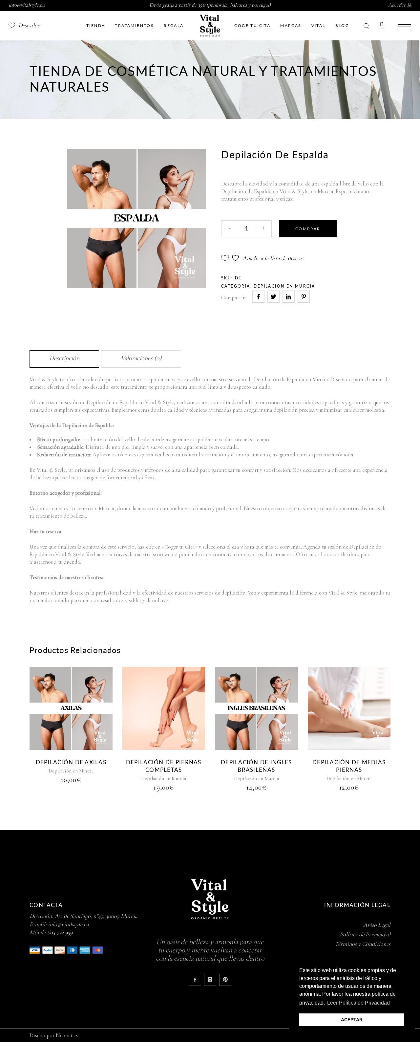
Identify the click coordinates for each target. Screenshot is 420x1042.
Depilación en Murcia (284, 286)
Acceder (397, 5)
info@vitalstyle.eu (68, 924)
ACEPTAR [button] (352, 1019)
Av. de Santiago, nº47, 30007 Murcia (95, 916)
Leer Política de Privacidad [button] (358, 1003)
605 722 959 (60, 932)
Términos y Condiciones (362, 943)
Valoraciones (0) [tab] (141, 358)
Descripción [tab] (64, 358)
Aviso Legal (376, 924)
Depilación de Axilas (71, 762)
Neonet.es (67, 1035)
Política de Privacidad (365, 934)
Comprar (308, 229)
